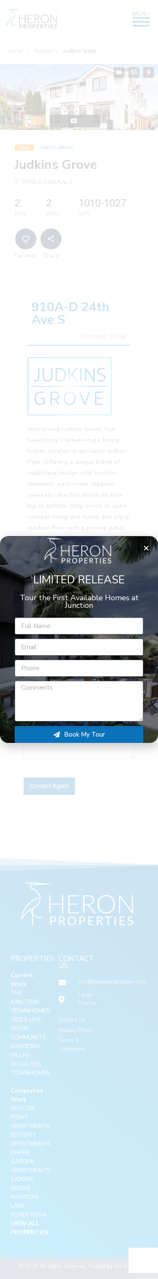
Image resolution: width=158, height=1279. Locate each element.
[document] (79, 639)
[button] (146, 548)
